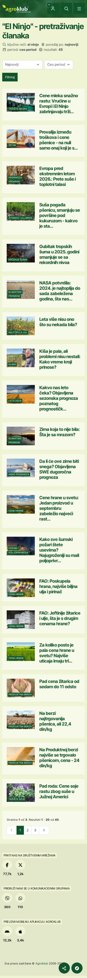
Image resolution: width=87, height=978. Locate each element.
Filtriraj (10, 77)
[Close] (66, 8)
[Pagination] (44, 830)
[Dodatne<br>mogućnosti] (77, 968)
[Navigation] (79, 8)
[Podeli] (64, 968)
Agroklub (41, 963)
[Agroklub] (16, 8)
